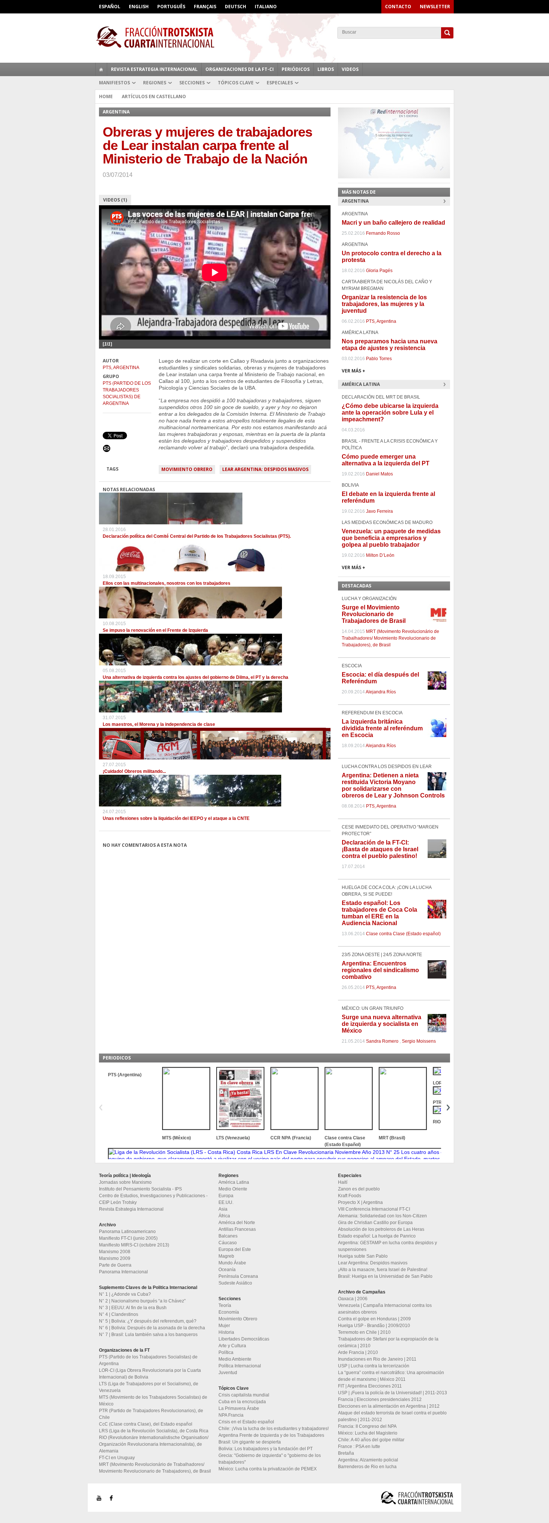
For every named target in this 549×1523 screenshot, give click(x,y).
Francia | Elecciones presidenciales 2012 (380, 1399)
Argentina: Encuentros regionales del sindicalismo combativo (380, 970)
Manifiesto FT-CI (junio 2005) (128, 1238)
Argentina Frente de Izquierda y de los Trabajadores (271, 1435)
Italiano (266, 6)
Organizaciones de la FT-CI (239, 69)
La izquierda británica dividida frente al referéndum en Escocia (382, 728)
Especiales (280, 82)
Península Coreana (238, 1276)
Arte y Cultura (232, 1345)
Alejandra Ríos (381, 692)
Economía (228, 1312)
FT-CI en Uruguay (117, 1457)
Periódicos (296, 69)
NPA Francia (231, 1415)
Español (109, 6)
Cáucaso (227, 1242)
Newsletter (435, 6)
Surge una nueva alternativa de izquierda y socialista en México (381, 1024)
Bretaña (346, 1453)
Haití (342, 1182)
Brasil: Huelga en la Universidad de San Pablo (385, 1276)
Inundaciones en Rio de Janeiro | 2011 (377, 1359)
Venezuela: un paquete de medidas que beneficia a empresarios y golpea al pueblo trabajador (391, 538)
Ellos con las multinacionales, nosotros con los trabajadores (166, 583)
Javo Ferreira (379, 511)
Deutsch (235, 6)
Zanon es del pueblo (359, 1189)
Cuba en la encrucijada (242, 1401)
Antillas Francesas (237, 1229)
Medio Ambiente (234, 1359)
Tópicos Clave (236, 82)
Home (106, 96)
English (139, 6)
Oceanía (227, 1269)
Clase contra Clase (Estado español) (403, 933)
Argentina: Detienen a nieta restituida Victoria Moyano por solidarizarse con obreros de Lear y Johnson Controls (393, 785)
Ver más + (353, 371)
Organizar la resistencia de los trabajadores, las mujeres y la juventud (384, 304)
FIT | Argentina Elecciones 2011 (370, 1386)
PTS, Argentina (121, 367)
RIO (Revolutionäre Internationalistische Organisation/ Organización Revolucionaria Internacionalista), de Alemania (153, 1444)
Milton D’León (380, 555)
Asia (222, 1209)
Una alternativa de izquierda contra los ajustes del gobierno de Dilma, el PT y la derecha (195, 677)
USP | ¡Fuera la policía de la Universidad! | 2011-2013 (392, 1392)
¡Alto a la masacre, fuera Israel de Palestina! (382, 1269)
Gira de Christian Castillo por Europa (375, 1222)
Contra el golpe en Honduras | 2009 (374, 1318)
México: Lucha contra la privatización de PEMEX (267, 1468)
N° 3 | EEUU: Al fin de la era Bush (133, 1307)
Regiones (154, 82)
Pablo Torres (379, 358)
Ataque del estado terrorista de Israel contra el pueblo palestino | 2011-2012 (392, 1416)
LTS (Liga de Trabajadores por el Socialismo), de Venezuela (148, 1387)
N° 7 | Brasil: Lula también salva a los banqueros (148, 1334)
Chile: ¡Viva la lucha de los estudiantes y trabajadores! (273, 1428)
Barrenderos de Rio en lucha (367, 1466)
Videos (350, 69)
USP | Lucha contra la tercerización (373, 1365)
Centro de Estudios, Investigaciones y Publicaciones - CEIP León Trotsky (153, 1199)
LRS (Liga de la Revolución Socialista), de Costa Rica (153, 1430)
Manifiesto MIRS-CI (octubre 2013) (134, 1245)
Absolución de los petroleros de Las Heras (381, 1229)
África (224, 1215)
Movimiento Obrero (187, 469)
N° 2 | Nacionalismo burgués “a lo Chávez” (142, 1301)
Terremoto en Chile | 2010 (364, 1332)
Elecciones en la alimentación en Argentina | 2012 (389, 1406)
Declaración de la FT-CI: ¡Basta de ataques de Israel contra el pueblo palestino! (380, 849)
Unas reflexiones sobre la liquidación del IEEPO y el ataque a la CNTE (176, 818)
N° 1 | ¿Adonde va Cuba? (125, 1294)
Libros (325, 69)
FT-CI (274, 37)
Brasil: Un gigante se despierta (249, 1442)
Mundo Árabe (232, 1262)
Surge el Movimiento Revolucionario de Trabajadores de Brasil (374, 614)
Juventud (227, 1372)
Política (225, 1352)
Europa (225, 1195)
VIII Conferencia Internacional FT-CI (374, 1209)
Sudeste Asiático (235, 1283)
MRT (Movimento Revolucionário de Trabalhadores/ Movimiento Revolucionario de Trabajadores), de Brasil (390, 638)
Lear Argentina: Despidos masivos (265, 469)
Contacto (398, 6)
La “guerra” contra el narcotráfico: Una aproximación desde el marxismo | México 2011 (391, 1376)
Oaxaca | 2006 (352, 1298)
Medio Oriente (232, 1189)
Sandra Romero (382, 1041)
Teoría (224, 1305)
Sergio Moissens (419, 1041)
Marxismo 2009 (114, 1258)
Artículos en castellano (154, 96)
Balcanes (228, 1236)
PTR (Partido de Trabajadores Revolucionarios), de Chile (151, 1414)
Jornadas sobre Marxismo (125, 1182)
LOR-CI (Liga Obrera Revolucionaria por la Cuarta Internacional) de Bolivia (150, 1374)
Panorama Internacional (123, 1271)
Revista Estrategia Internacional (154, 69)
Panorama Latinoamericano (127, 1231)
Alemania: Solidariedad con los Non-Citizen (382, 1215)
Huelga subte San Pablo (363, 1256)
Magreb (226, 1256)
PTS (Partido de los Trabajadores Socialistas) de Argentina (127, 393)
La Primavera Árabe (238, 1408)
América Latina (233, 1182)
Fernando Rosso (383, 233)
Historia (226, 1332)
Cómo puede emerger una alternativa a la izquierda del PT (385, 459)
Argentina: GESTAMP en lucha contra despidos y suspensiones (387, 1246)
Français (205, 6)
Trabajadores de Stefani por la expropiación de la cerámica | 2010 (388, 1342)
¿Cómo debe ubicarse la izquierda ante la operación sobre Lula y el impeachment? (390, 412)
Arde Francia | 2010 (358, 1352)
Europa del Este (234, 1249)
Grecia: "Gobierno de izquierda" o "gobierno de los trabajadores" (269, 1459)
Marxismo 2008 (114, 1251)
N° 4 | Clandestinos (118, 1314)
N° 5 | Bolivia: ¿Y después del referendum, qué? (147, 1321)
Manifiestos (114, 82)
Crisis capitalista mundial (243, 1395)
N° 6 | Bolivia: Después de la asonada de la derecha (152, 1327)
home (101, 69)
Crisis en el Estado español (246, 1421)
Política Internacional (239, 1365)
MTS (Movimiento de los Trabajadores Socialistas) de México (153, 1401)
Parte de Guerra (115, 1265)
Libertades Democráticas (243, 1339)
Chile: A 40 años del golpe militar (371, 1439)
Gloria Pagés (379, 270)
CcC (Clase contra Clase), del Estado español (145, 1424)
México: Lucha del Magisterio (367, 1433)
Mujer (224, 1325)
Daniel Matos (379, 474)
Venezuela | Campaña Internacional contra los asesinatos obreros (385, 1309)
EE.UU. (225, 1202)
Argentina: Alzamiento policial (368, 1460)
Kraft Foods (349, 1195)
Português (171, 6)
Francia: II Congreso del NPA (367, 1426)
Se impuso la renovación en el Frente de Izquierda (155, 630)
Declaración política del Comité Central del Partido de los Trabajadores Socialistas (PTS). (197, 536)
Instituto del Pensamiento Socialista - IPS (140, 1189)
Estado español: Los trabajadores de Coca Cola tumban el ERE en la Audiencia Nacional (379, 913)
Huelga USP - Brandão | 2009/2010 (374, 1325)
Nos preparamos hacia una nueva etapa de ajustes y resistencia (389, 344)
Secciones (192, 82)
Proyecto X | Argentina (360, 1202)
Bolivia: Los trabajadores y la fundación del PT (265, 1448)
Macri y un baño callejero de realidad (393, 222)
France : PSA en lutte (359, 1446)
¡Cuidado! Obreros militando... (134, 771)
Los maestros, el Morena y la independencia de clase (159, 724)
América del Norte (236, 1222)
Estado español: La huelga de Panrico (377, 1236)
